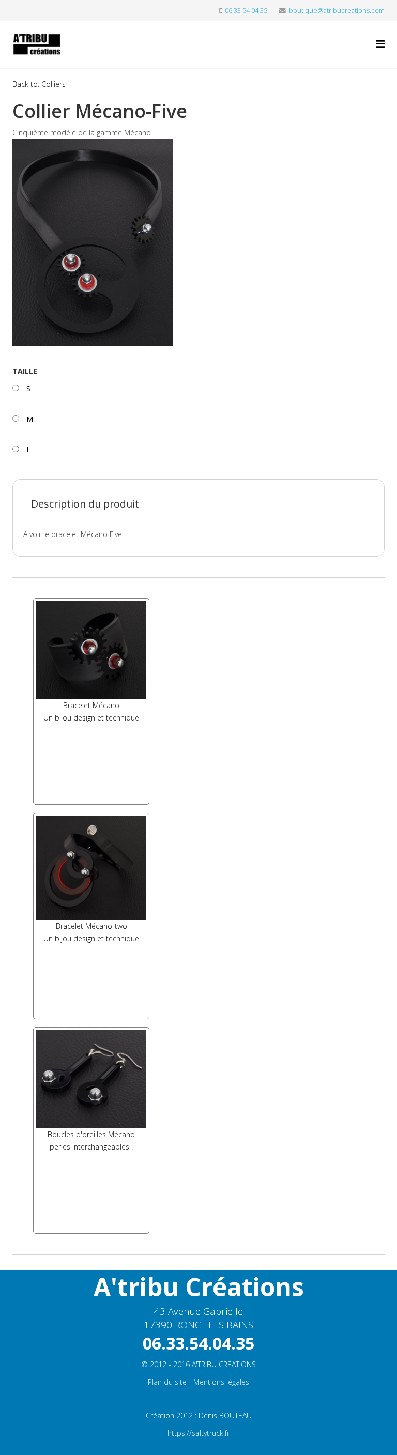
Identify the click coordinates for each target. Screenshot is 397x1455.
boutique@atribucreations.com (337, 10)
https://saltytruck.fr (198, 1433)
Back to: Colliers (39, 84)
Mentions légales (221, 1382)
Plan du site (167, 1382)
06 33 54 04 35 (246, 10)
